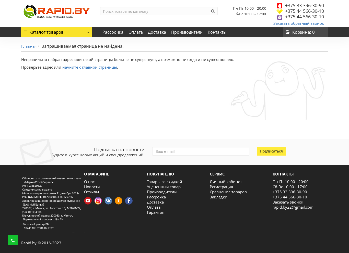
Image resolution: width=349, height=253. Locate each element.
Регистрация (221, 186)
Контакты (217, 32)
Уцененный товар (164, 186)
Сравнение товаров (228, 191)
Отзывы (91, 191)
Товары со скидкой (164, 181)
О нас (89, 181)
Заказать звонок (288, 202)
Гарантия (155, 212)
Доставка (157, 32)
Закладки (218, 196)
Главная (29, 46)
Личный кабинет (226, 181)
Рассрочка (112, 32)
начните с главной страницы (89, 67)
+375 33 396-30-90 (304, 5)
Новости (92, 186)
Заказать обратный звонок (298, 23)
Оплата (136, 32)
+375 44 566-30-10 (304, 11)
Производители (187, 32)
